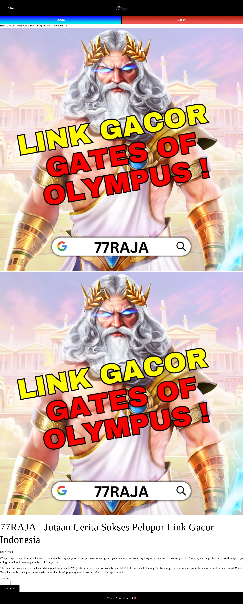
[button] (9, 588)
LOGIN (61, 19)
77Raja (11, 8)
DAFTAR (182, 19)
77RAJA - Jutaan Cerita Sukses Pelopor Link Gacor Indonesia (36, 25)
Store (2, 25)
